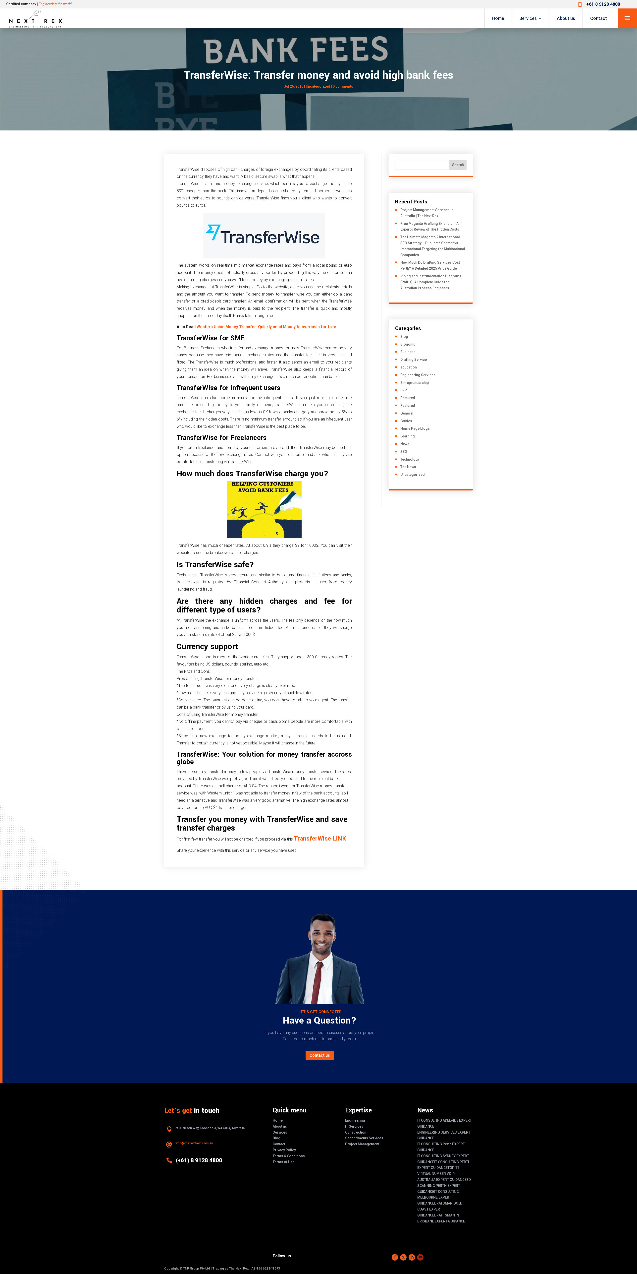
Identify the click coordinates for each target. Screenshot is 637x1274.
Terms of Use (283, 1162)
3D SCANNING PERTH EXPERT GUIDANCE (444, 1186)
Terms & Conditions (289, 1156)
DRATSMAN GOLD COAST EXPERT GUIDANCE (439, 1209)
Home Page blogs (415, 428)
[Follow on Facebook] (395, 1257)
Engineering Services (417, 375)
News (404, 444)
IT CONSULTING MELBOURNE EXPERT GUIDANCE (438, 1198)
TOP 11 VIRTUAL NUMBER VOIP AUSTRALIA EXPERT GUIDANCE (442, 1174)
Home (498, 18)
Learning (407, 436)
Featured (407, 398)
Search (458, 165)
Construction (355, 1132)
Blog (404, 337)
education (408, 367)
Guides (406, 421)
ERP (403, 390)
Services (528, 18)
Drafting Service (413, 360)
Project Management (362, 1144)
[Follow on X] (403, 1257)
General (406, 413)
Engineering (355, 1120)
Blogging (408, 344)
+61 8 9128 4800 (603, 4)
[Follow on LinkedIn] (412, 1257)
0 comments (343, 86)
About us (566, 18)
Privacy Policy (284, 1150)
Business (408, 352)
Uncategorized (412, 475)
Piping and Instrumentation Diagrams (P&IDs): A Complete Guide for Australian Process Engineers (430, 282)
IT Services (354, 1126)
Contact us (320, 1055)
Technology (410, 459)
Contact (598, 18)
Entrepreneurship (414, 383)
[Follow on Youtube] (420, 1257)
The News (408, 467)
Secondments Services (364, 1138)
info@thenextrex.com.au (194, 1143)
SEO (403, 452)
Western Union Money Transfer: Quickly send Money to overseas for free (266, 326)
